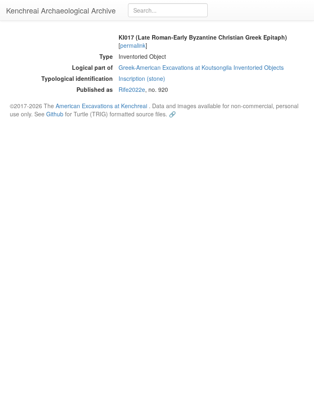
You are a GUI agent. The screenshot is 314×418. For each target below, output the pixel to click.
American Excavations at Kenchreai (101, 106)
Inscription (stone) (142, 78)
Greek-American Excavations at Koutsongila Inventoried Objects (201, 67)
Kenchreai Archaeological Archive (61, 10)
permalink (133, 45)
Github (54, 114)
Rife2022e (132, 89)
